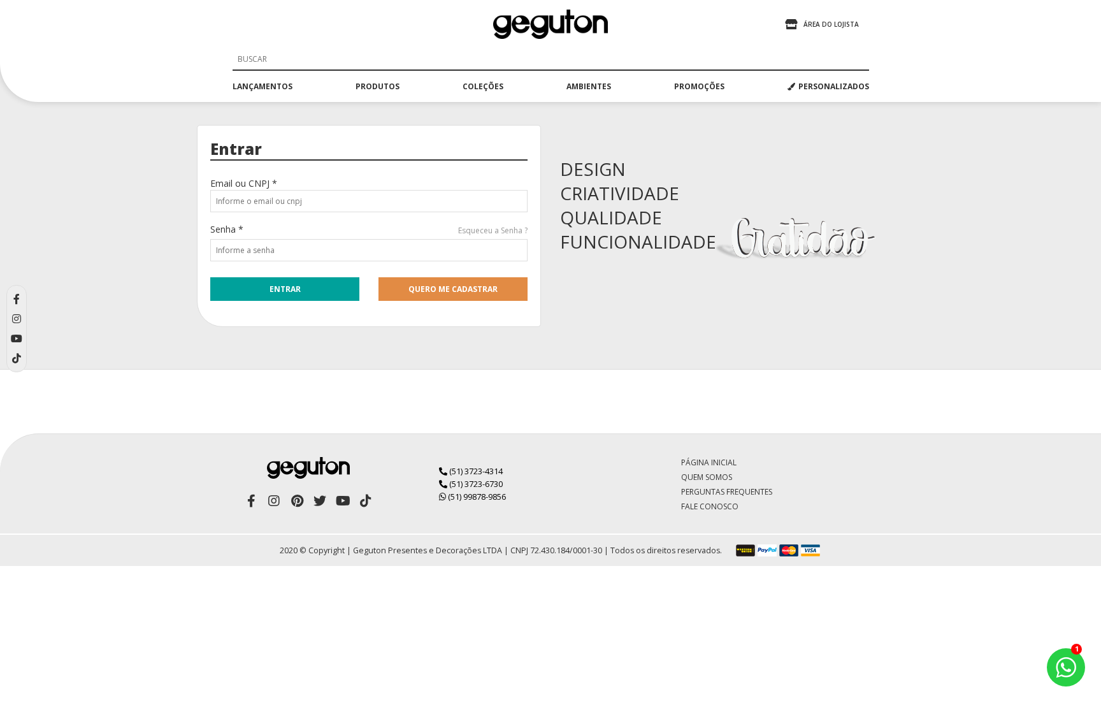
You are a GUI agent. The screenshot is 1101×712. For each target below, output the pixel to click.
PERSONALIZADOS (833, 86)
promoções (699, 86)
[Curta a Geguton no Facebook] (251, 501)
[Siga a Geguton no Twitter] (319, 501)
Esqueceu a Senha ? (493, 230)
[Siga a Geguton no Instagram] (274, 501)
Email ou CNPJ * (243, 183)
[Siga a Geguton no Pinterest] (296, 501)
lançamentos (262, 86)
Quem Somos (706, 477)
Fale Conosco (709, 506)
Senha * (226, 229)
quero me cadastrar (453, 289)
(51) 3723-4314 (475, 471)
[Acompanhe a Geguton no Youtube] (342, 501)
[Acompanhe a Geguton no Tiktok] (365, 501)
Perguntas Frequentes (726, 491)
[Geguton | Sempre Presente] (550, 24)
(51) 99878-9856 (476, 496)
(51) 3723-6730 (475, 484)
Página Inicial (709, 462)
